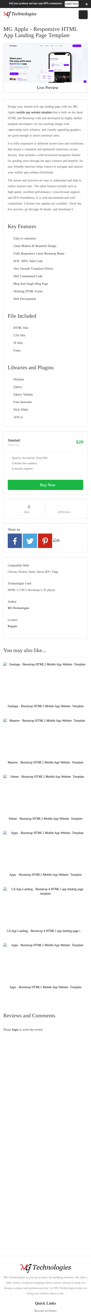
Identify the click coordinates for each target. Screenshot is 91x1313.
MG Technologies (18, 608)
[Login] (74, 15)
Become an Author (45, 1310)
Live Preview (47, 87)
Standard (14, 440)
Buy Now (47, 485)
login (15, 1029)
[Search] (68, 15)
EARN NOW (71, 3)
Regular (12, 626)
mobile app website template (34, 112)
